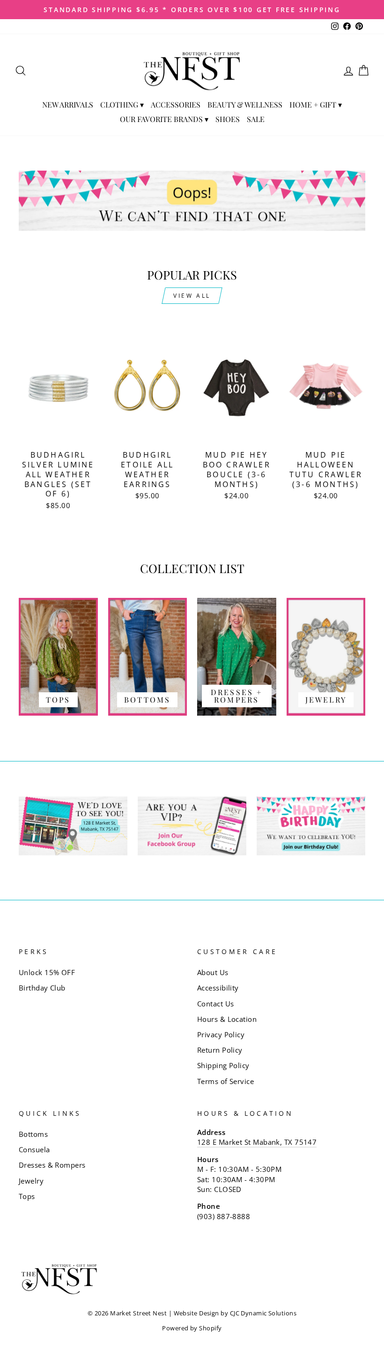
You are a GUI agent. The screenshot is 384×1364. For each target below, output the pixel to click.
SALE (256, 119)
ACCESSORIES (175, 104)
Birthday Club (42, 987)
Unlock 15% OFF (47, 972)
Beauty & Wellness (244, 104)
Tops (27, 1196)
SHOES (227, 119)
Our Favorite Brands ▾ (164, 119)
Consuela (34, 1149)
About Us (213, 972)
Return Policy (220, 1050)
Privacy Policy (220, 1034)
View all (192, 296)
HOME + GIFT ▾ (315, 104)
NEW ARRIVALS (67, 104)
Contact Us (215, 1003)
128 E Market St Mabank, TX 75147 (257, 1142)
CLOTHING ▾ (122, 104)
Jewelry (31, 1180)
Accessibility (218, 987)
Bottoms (33, 1134)
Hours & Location (227, 1019)
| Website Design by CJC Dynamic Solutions (232, 1313)
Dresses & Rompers (52, 1165)
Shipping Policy (223, 1065)
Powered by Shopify (192, 1328)
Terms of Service (225, 1081)
